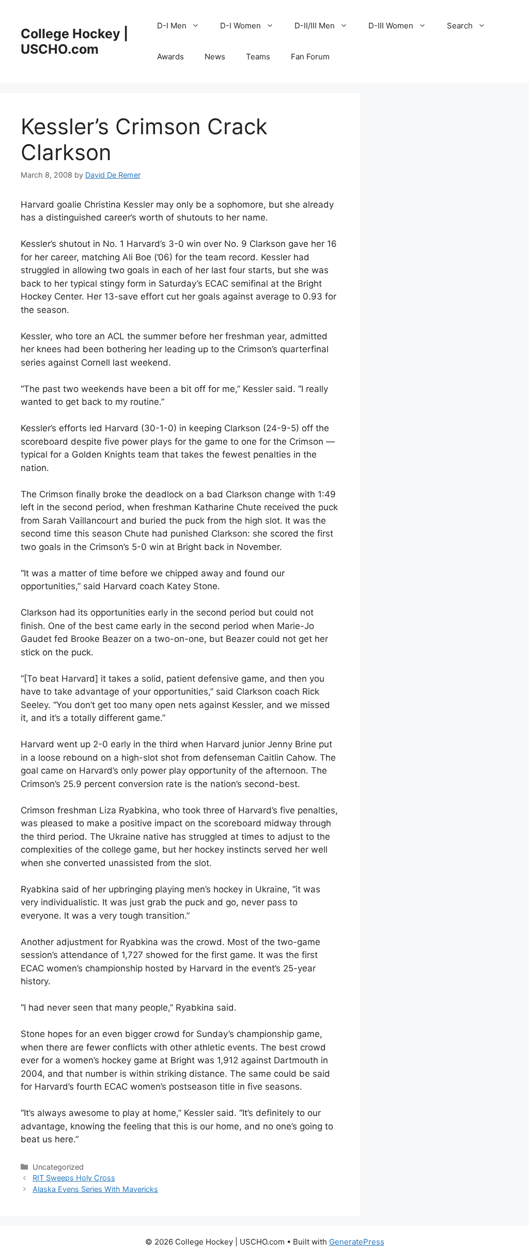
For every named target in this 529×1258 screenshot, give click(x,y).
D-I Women (240, 25)
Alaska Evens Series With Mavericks (95, 1189)
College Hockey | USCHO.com (74, 41)
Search (460, 25)
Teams (258, 56)
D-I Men (171, 25)
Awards (170, 56)
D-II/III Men (314, 25)
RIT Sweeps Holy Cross (74, 1177)
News (215, 56)
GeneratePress (356, 1242)
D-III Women (390, 25)
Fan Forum (310, 56)
